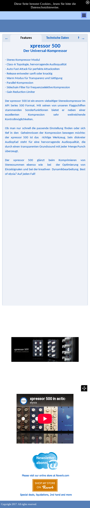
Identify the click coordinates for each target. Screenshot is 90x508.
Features (26, 38)
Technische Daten (57, 38)
